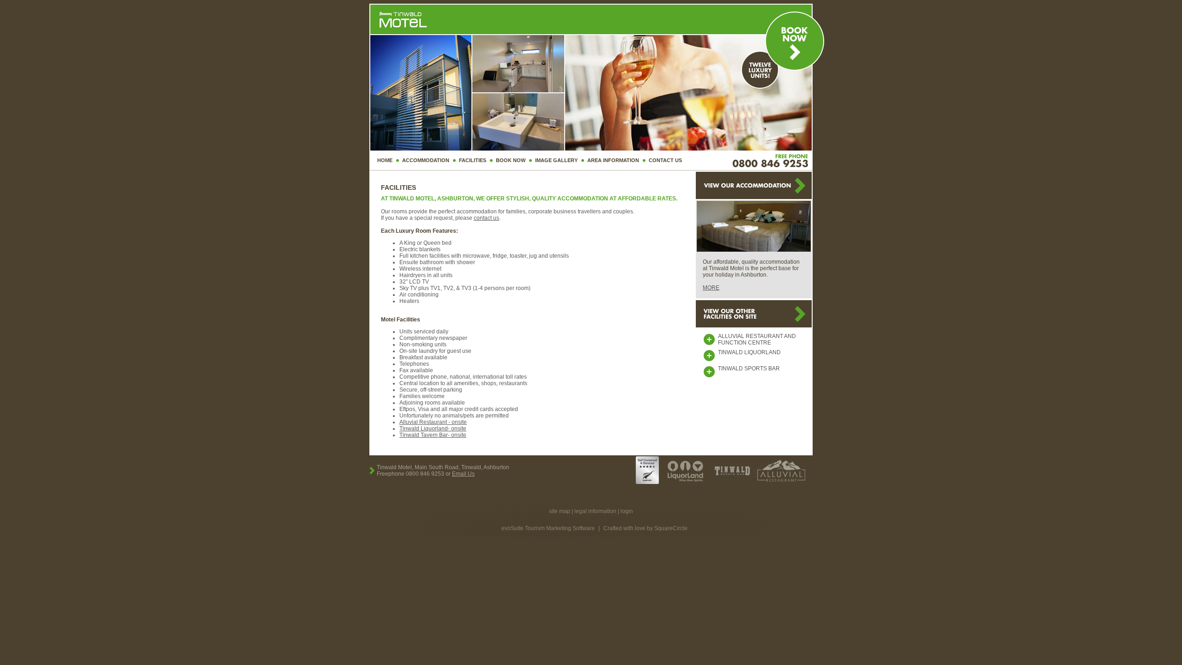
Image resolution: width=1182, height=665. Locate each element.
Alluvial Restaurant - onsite (433, 422)
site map (559, 511)
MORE (711, 287)
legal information (595, 511)
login (627, 511)
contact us (486, 218)
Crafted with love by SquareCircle (645, 528)
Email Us (463, 474)
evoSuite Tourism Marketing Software (548, 528)
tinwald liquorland (749, 352)
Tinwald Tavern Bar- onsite (432, 435)
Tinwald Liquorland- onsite (432, 428)
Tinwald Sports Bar (749, 368)
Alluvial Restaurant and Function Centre (757, 339)
